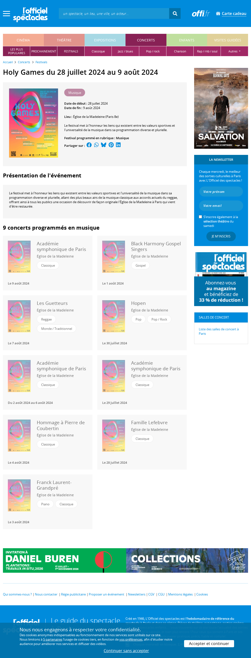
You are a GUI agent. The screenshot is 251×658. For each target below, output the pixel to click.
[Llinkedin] (118, 145)
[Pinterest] (111, 145)
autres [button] (233, 51)
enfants (186, 40)
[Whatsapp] (96, 145)
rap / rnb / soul (207, 51)
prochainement (43, 51)
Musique (122, 138)
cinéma (23, 40)
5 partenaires (52, 639)
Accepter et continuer (209, 643)
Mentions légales (180, 594)
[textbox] (114, 13)
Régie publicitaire (73, 594)
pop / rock (153, 51)
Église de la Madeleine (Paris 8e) (96, 116)
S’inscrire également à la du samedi (220, 221)
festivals (71, 51)
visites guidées (227, 40)
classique (98, 51)
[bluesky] (103, 145)
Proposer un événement (106, 594)
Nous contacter (46, 594)
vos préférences (130, 639)
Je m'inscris (221, 236)
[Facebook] (89, 145)
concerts (146, 40)
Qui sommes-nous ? (17, 594)
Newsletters (136, 594)
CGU (161, 594)
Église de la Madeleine (55, 256)
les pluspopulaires (16, 51)
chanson (180, 51)
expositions (105, 40)
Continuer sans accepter (126, 650)
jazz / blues (125, 51)
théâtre (64, 40)
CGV (151, 594)
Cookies (202, 594)
